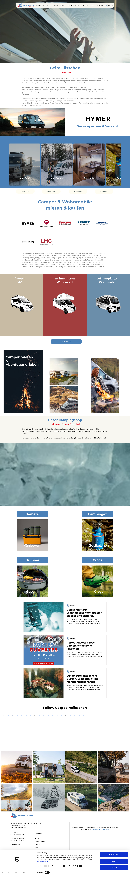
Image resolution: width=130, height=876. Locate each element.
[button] (100, 5)
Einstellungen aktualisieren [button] (101, 824)
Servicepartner (39, 836)
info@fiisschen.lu (16, 839)
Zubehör (37, 839)
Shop (36, 830)
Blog (36, 842)
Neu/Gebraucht (40, 833)
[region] (32, 530)
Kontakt (37, 845)
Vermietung (38, 828)
